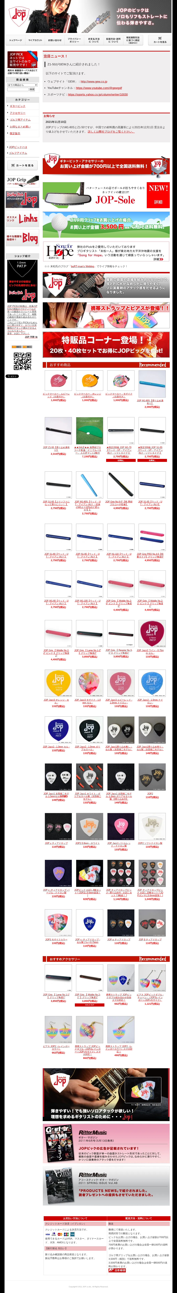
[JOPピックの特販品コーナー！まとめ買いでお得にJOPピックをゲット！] (106, 355)
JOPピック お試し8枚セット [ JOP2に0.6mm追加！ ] (87, 893)
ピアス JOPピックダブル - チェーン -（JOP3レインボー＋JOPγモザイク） (150, 997)
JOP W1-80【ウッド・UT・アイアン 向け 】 (56, 602)
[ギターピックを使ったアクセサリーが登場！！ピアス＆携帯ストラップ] (106, 326)
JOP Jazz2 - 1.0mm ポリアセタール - (87, 748)
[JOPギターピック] (106, 296)
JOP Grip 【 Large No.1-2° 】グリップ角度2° (87, 651)
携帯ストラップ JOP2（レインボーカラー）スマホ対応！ (118, 1049)
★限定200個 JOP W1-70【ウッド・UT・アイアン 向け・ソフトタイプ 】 (119, 450)
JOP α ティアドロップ (118, 939)
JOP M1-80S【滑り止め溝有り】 (150, 402)
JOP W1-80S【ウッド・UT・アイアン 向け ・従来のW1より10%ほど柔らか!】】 (88, 505)
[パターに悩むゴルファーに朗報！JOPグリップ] (22, 185)
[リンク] (22, 227)
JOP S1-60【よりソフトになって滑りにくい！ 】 (56, 503)
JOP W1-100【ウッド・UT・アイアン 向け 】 (87, 602)
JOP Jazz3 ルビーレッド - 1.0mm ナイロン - (118, 701)
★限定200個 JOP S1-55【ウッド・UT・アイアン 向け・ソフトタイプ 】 (150, 450)
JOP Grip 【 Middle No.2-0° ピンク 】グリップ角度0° (119, 603)
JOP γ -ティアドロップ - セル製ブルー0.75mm (87, 941)
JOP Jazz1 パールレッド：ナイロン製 (119, 844)
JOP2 (150, 793)
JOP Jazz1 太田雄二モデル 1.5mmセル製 (56, 795)
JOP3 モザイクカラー (56, 939)
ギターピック (17, 106)
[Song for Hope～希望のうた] (106, 260)
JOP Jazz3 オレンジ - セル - (56, 701)
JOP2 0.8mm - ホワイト (87, 843)
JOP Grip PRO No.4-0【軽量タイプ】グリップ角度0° (150, 555)
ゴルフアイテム (18, 152)
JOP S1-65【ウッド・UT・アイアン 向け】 (150, 503)
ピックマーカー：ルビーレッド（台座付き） (56, 395)
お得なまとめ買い (20, 126)
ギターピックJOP (88, 16)
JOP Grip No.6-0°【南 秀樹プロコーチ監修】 (118, 503)
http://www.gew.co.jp (94, 81)
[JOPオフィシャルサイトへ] (22, 208)
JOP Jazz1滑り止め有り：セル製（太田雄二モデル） (150, 748)
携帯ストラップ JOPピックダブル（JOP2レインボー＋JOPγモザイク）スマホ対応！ (88, 1050)
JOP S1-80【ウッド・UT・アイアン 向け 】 (56, 555)
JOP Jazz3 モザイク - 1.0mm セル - (87, 701)
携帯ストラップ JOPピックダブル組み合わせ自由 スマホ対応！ (119, 997)
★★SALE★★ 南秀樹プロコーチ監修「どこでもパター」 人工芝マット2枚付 (87, 450)
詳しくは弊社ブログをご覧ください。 (111, 131)
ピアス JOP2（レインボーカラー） (56, 1047)
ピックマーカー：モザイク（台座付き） (118, 395)
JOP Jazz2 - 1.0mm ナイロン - (150, 701)
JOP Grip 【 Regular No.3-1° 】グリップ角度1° (119, 651)
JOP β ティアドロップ (150, 939)
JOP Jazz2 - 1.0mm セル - (56, 746)
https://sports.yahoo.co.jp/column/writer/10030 (98, 94)
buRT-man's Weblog (82, 266)
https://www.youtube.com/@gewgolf (99, 88)
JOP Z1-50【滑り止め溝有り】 (56, 448)
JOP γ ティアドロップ (56, 843)
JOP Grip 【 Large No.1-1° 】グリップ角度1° (56, 996)
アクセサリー (17, 112)
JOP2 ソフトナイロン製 (150, 843)
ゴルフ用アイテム (20, 119)
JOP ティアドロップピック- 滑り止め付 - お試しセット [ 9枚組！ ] (119, 893)
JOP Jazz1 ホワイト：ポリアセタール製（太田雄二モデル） (87, 796)
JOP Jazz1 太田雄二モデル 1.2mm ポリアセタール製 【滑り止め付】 (119, 796)
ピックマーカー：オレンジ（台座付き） (87, 395)
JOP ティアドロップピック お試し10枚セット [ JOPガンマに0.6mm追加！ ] (150, 893)
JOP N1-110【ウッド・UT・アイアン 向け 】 (118, 555)
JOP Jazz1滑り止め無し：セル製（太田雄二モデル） (118, 748)
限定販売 (15, 133)
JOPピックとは (18, 147)
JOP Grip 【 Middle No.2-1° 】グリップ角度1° (87, 996)
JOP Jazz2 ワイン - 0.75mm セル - (150, 651)
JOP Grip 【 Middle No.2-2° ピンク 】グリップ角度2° (56, 653)
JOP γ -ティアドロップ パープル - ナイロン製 (56, 891)
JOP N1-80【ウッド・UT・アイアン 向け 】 (88, 555)
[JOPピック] (106, 1119)
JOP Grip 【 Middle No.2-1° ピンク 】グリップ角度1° (150, 603)
